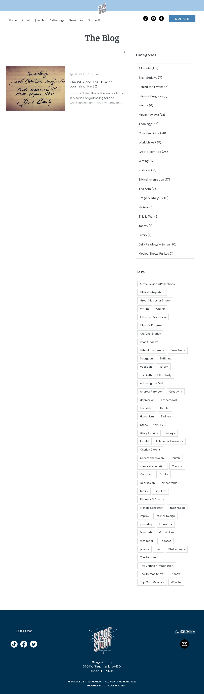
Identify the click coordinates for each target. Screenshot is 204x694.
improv (144, 516)
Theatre (175, 574)
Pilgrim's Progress (151, 325)
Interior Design (165, 516)
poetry (144, 549)
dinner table (169, 483)
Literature (165, 524)
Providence (178, 350)
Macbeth (146, 532)
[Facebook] (23, 644)
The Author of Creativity (156, 375)
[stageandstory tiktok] (14, 644)
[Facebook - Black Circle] (161, 18)
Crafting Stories (150, 333)
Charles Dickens (150, 449)
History (163, 366)
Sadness (166, 416)
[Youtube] (153, 18)
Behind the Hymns (152, 350)
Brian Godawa (149, 342)
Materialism (166, 532)
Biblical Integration (152, 292)
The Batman (148, 557)
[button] (125, 52)
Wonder (176, 582)
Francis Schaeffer (151, 507)
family (144, 491)
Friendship (146, 408)
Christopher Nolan (152, 458)
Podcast (165, 541)
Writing (144, 308)
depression (147, 400)
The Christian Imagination (156, 565)
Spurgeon (146, 358)
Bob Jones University (169, 441)
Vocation (146, 366)
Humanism (147, 416)
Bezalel (144, 441)
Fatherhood (169, 400)
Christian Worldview (153, 317)
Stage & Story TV (151, 425)
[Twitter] (33, 644)
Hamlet (165, 408)
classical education (152, 466)
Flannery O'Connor (152, 499)
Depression (147, 483)
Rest (159, 549)
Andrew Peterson (151, 391)
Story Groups (149, 433)
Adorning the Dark (152, 383)
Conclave (146, 474)
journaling (146, 524)
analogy (170, 433)
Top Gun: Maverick (152, 582)
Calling (160, 308)
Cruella (163, 474)
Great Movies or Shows (155, 300)
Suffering (165, 358)
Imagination (177, 507)
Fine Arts (160, 491)
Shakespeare (176, 549)
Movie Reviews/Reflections (157, 284)
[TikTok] (145, 18)
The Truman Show (152, 574)
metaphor (146, 541)
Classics (177, 466)
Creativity (175, 391)
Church (175, 458)
